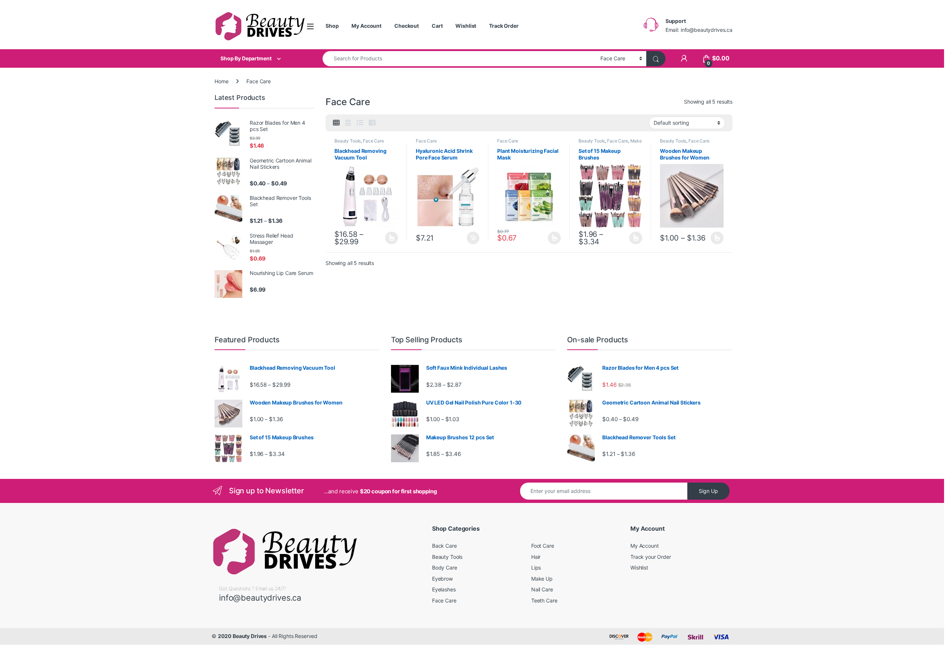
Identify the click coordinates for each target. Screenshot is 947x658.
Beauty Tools (347, 141)
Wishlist (465, 26)
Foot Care (542, 546)
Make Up (542, 578)
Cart (437, 26)
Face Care (373, 141)
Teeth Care (544, 600)
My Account (366, 26)
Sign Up (708, 491)
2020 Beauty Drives (242, 636)
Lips (536, 567)
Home (221, 81)
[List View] (360, 122)
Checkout (406, 26)
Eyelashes (444, 589)
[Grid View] (336, 122)
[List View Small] (372, 122)
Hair (535, 557)
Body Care (444, 567)
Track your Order (650, 557)
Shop (332, 26)
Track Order (503, 26)
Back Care (444, 546)
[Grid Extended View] (348, 122)
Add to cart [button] (473, 238)
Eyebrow (442, 578)
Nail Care (542, 589)
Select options (389, 238)
